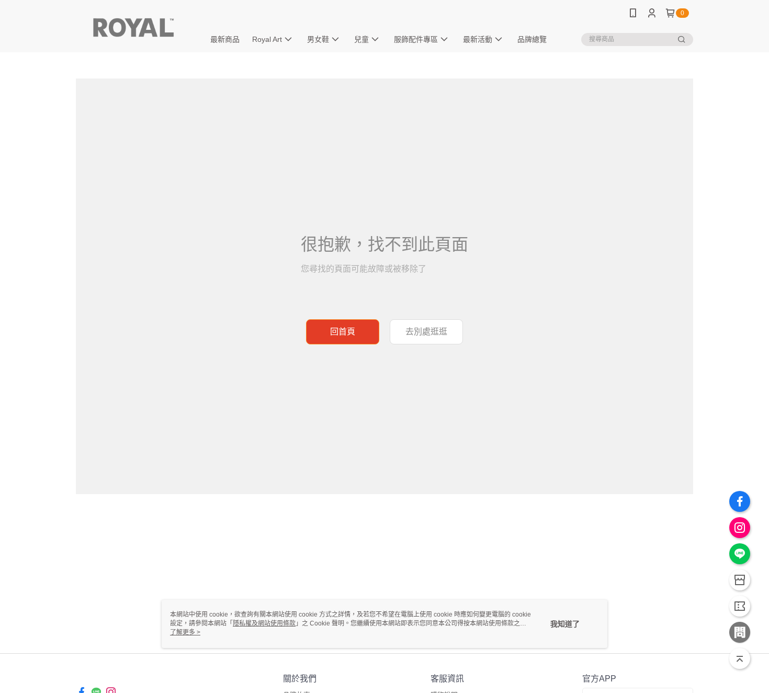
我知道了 (565, 624)
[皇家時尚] (134, 27)
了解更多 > (185, 632)
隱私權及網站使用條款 (264, 623)
